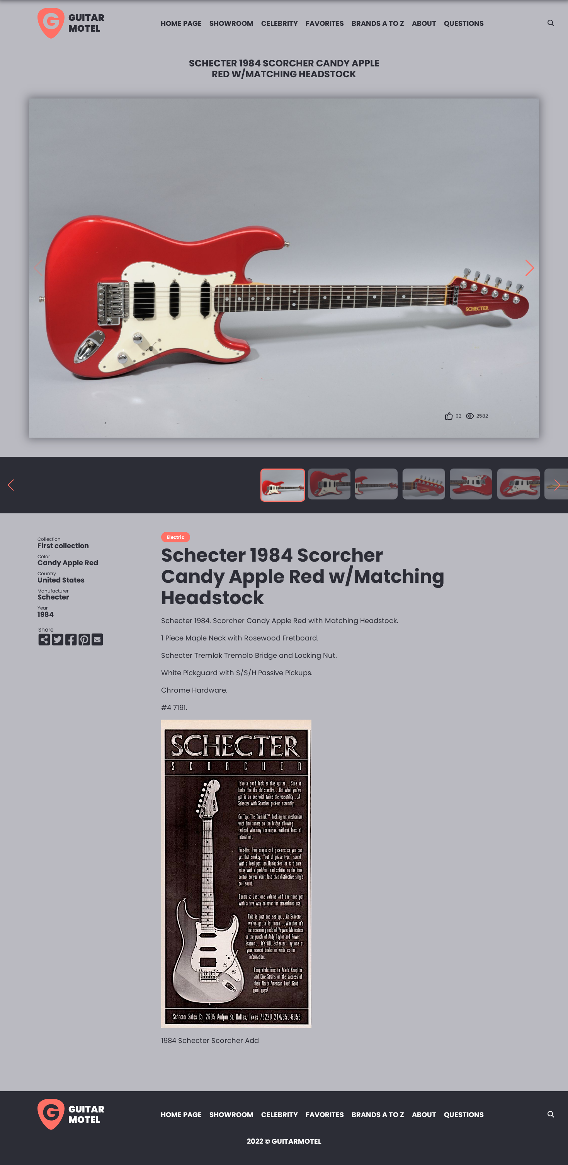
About (424, 23)
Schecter (53, 597)
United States (61, 580)
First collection (63, 545)
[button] (530, 268)
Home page (181, 23)
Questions (464, 23)
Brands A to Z (378, 23)
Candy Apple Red (67, 562)
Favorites (325, 23)
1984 (45, 614)
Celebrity (279, 23)
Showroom (231, 23)
